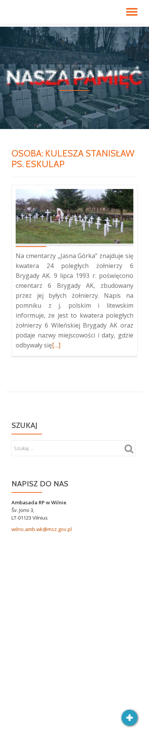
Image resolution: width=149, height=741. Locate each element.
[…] (56, 345)
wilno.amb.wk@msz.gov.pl (41, 529)
